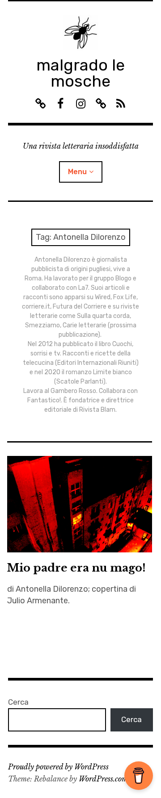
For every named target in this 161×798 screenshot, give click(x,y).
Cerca (18, 702)
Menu (77, 171)
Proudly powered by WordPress (58, 766)
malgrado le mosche (80, 73)
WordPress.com (103, 778)
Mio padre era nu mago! (76, 567)
